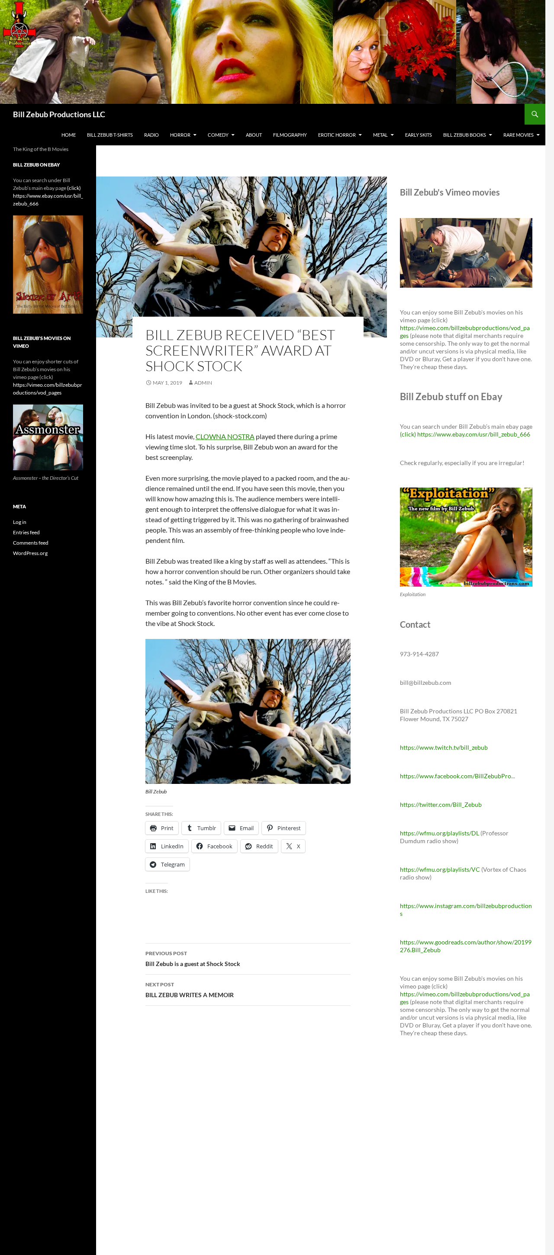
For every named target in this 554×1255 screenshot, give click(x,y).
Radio (151, 135)
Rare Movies (518, 135)
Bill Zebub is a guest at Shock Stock (192, 958)
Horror (180, 135)
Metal (380, 135)
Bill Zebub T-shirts (110, 135)
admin (203, 382)
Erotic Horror (337, 135)
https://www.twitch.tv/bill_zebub (444, 747)
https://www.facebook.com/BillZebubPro (455, 776)
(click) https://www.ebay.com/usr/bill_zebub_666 (465, 434)
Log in (19, 522)
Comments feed (30, 542)
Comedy (218, 135)
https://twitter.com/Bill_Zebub (441, 804)
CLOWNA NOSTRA (225, 436)
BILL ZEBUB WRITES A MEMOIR (189, 989)
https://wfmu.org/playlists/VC (440, 869)
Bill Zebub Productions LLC (59, 114)
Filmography (290, 135)
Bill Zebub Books (464, 135)
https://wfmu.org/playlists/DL (439, 833)
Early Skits (418, 135)
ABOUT (254, 135)
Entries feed (26, 532)
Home (68, 135)
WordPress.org (30, 553)
